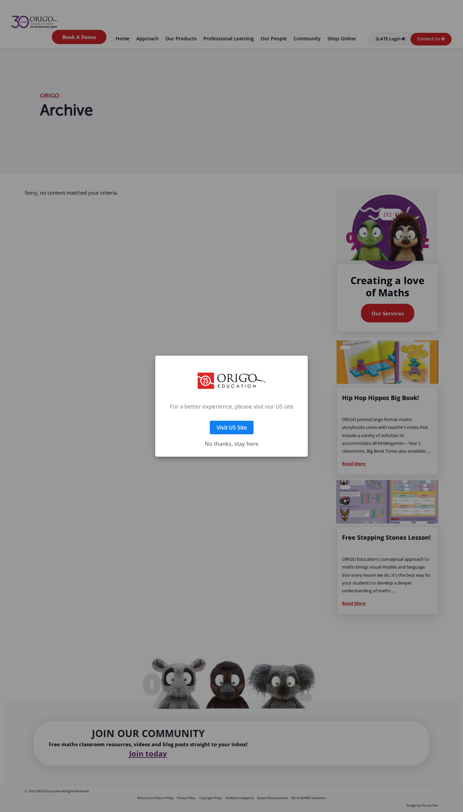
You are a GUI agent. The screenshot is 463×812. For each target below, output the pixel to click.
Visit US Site (232, 419)
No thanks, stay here (231, 435)
